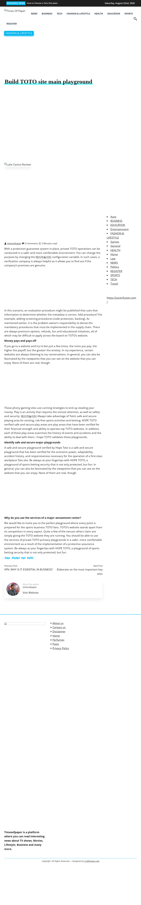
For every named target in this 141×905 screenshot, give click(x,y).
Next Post (98, 565)
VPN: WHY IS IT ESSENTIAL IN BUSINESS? (28, 569)
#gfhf (30, 557)
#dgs (7, 557)
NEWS (34, 13)
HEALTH (98, 13)
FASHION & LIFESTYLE (78, 13)
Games (114, 242)
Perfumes (58, 640)
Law (112, 258)
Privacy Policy (60, 648)
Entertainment (119, 229)
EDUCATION (113, 13)
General (115, 246)
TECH (59, 13)
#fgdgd (16, 557)
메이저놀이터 (43, 257)
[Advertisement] (70, 57)
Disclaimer (59, 631)
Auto (113, 217)
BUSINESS (47, 13)
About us (57, 623)
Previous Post (10, 565)
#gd (23, 557)
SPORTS (128, 13)
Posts (55, 644)
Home (114, 254)
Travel (114, 283)
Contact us (59, 627)
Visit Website (31, 592)
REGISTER (11, 23)
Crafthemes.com (91, 861)
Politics (114, 267)
